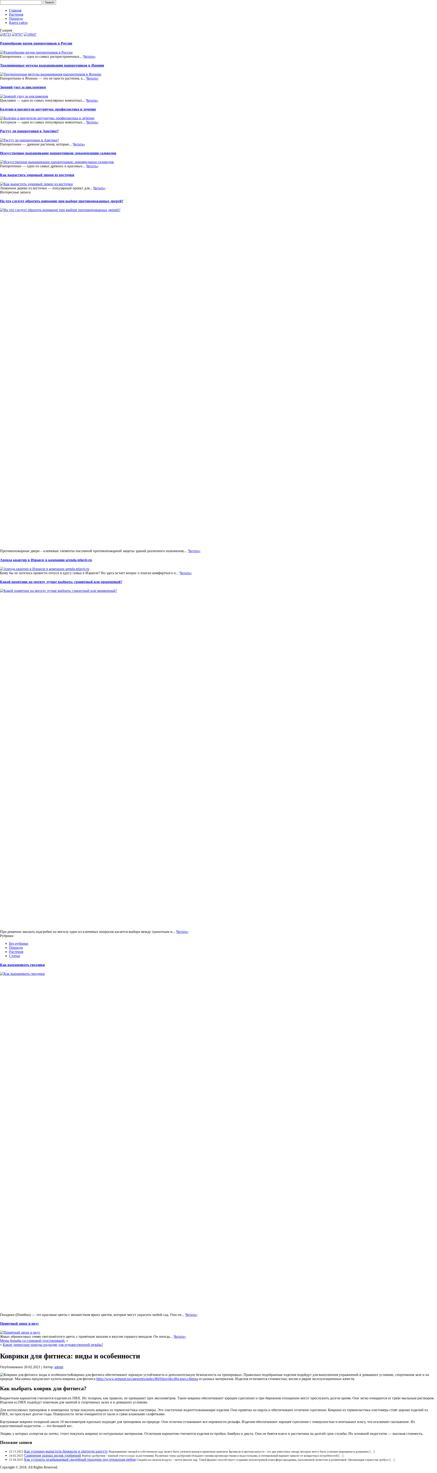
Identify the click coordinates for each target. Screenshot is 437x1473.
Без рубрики (18, 943)
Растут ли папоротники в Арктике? (29, 131)
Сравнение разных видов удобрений (52, 1455)
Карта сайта (18, 23)
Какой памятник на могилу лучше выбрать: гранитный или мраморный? (61, 582)
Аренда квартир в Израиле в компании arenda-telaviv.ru (46, 560)
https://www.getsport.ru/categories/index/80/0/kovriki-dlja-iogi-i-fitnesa (147, 1379)
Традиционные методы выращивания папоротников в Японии (52, 65)
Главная (15, 10)
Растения (16, 14)
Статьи (14, 956)
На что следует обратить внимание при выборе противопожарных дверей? (61, 201)
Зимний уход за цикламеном (23, 87)
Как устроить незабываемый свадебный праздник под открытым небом (80, 1459)
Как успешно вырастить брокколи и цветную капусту (66, 1451)
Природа (16, 18)
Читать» (89, 56)
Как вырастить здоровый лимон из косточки (37, 175)
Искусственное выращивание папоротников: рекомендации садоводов (58, 153)
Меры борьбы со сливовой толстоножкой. (32, 1341)
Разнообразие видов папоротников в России (36, 43)
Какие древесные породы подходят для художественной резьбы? (53, 1345)
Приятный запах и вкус (19, 1323)
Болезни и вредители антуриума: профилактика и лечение (48, 109)
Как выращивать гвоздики (22, 965)
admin (58, 1367)
